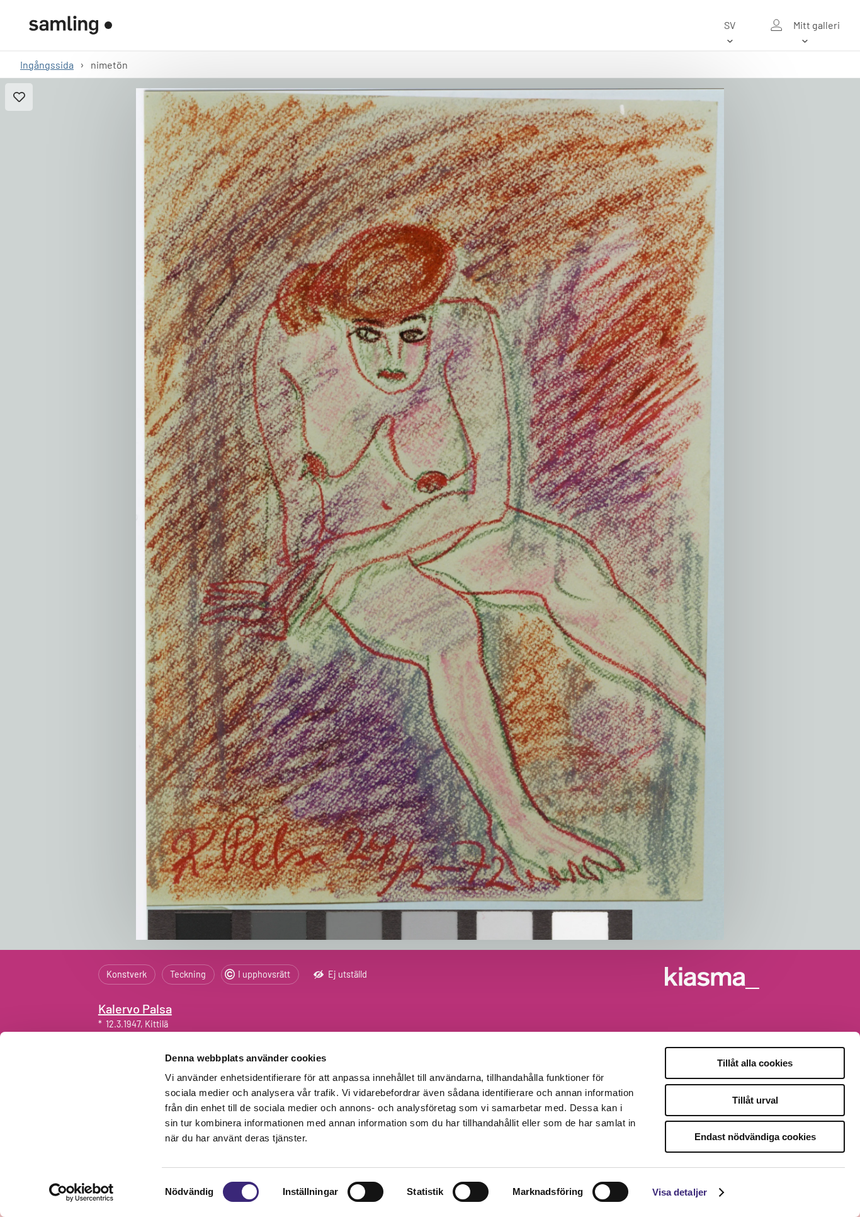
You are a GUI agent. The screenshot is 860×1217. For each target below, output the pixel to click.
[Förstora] (430, 514)
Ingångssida (47, 65)
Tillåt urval (755, 1100)
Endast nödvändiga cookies (755, 1136)
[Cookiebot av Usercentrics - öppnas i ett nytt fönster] (81, 1192)
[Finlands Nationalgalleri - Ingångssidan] (70, 25)
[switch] (365, 1192)
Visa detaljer (679, 1192)
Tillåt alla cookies (755, 1063)
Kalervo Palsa (135, 1008)
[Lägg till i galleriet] (19, 97)
